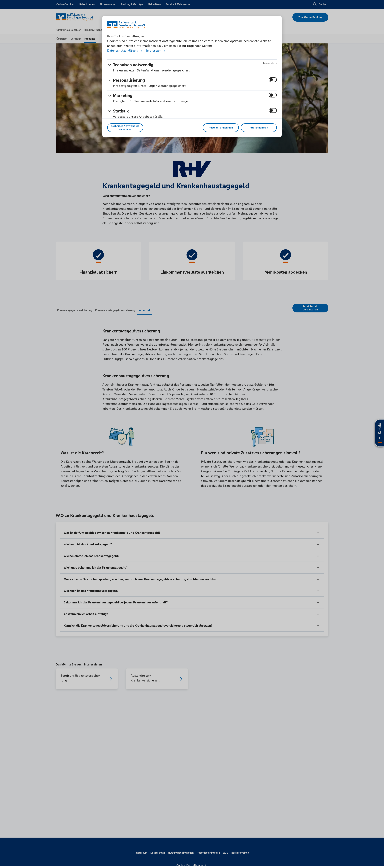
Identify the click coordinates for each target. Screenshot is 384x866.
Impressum (153, 50)
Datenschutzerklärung (123, 50)
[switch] (273, 79)
